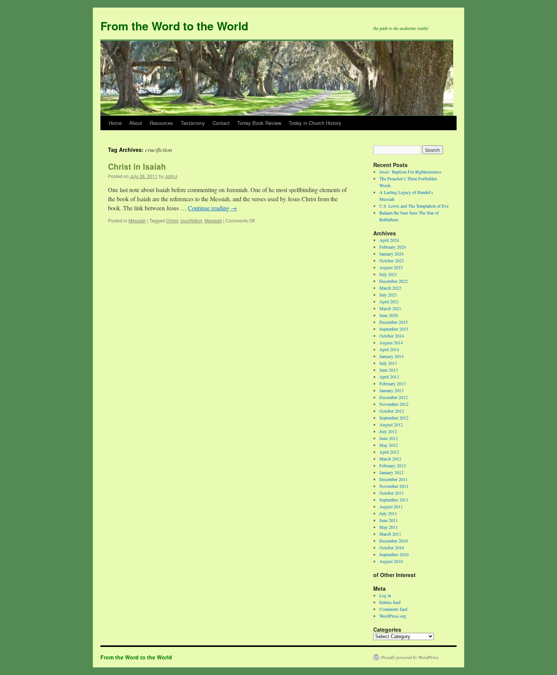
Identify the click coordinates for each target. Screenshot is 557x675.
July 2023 (388, 274)
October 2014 (391, 336)
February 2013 (392, 383)
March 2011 (390, 534)
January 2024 (391, 254)
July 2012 (388, 431)
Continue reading (212, 208)
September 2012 (393, 418)
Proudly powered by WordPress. (410, 657)
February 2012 (392, 465)
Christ (172, 220)
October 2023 (391, 260)
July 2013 (388, 363)
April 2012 (389, 452)
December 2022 (393, 281)
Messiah (137, 220)
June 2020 (388, 315)
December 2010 (393, 541)
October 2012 (391, 411)
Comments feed (393, 609)
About (135, 122)
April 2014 (389, 349)
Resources (161, 122)
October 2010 (391, 547)
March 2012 (390, 459)
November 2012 (393, 404)
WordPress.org (392, 616)
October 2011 (391, 493)
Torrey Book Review (259, 122)
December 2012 (393, 397)
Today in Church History (315, 122)
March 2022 (390, 288)
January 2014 (391, 356)
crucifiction (191, 220)
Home (115, 122)
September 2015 (393, 329)
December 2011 (393, 479)
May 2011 (388, 527)
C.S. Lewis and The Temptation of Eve (414, 206)
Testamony (193, 122)
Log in (385, 595)
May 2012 (388, 445)
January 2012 (391, 472)
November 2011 (393, 486)
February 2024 (392, 247)
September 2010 (393, 554)
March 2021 (390, 308)
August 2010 (391, 561)
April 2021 (389, 301)
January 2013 (391, 390)
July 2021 (388, 295)
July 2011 (388, 513)
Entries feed (390, 602)
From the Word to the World (174, 25)
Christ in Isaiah (137, 166)
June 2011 (388, 520)
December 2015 (393, 322)
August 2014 (391, 342)
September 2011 (393, 500)
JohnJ (171, 176)
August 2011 (391, 506)
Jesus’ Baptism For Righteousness (410, 172)
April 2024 (389, 240)
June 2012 (388, 438)
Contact (221, 122)
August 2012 (391, 424)
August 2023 (391, 267)
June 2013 (388, 370)
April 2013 (389, 377)
